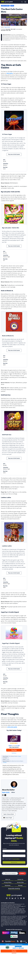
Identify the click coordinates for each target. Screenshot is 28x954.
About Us (7, 879)
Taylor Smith (6, 792)
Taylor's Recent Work (8, 814)
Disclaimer (7, 885)
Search (22, 873)
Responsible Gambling (14, 888)
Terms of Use (20, 882)
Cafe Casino (10, 73)
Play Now (14, 750)
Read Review (14, 752)
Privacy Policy (7, 882)
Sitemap (20, 885)
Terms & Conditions (16, 858)
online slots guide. (12, 727)
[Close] (26, 943)
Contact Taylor (8, 817)
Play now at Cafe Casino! (14, 154)
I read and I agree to (12, 858)
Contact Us (20, 879)
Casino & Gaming (5, 5)
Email (4, 853)
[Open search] (22, 1)
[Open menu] (25, 1)
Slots (12, 5)
